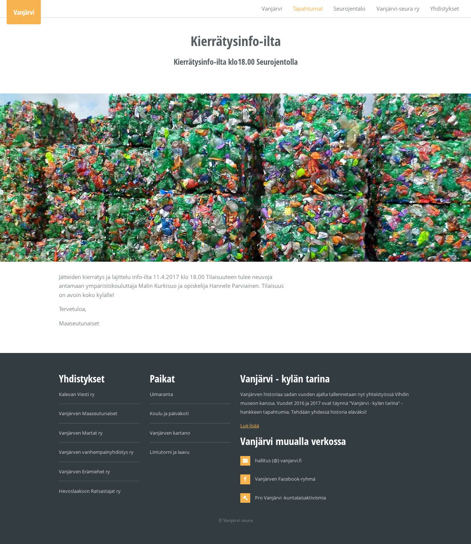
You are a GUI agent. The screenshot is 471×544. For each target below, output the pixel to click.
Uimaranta (161, 394)
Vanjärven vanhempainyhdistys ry (96, 452)
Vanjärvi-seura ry (397, 8)
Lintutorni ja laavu (170, 452)
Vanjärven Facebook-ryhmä (285, 479)
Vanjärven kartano (170, 433)
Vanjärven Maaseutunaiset (88, 413)
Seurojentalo (349, 8)
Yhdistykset (444, 8)
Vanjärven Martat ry (81, 433)
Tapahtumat (308, 8)
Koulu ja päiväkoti (169, 413)
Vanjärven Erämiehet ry (84, 471)
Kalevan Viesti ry (77, 394)
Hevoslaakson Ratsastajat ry (90, 491)
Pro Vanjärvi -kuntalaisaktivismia (290, 497)
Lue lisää (249, 425)
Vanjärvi (24, 12)
